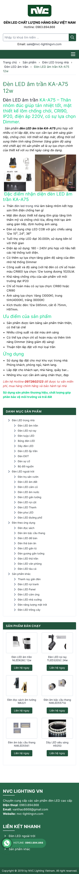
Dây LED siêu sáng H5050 (57, 744)
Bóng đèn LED (26, 440)
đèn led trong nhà (26, 206)
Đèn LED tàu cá (27, 568)
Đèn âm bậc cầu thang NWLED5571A (57, 701)
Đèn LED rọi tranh (28, 584)
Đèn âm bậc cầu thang (31, 533)
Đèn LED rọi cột (27, 502)
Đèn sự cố (24, 461)
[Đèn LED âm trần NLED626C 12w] (21, 643)
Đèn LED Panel (26, 589)
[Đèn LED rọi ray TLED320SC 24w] (57, 643)
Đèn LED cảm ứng (29, 594)
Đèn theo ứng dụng (23, 522)
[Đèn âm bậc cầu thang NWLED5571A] (57, 685)
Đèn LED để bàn (27, 538)
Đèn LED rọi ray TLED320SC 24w (57, 658)
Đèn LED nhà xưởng (30, 599)
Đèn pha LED (25, 512)
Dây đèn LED (25, 445)
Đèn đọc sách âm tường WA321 (21, 701)
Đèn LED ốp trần (27, 451)
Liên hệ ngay (21, 667)
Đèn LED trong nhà (23, 420)
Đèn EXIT (23, 456)
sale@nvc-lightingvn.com (44, 44)
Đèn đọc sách (26, 527)
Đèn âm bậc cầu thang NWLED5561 (21, 744)
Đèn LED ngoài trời (23, 471)
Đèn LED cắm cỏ (28, 486)
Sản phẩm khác (21, 573)
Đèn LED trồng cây (29, 609)
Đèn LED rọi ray (27, 430)
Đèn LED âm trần (20, 100)
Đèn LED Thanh (27, 507)
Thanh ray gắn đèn (29, 579)
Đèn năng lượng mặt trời (32, 604)
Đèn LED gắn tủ (27, 548)
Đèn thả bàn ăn (27, 543)
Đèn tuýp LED (26, 435)
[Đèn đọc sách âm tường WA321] (21, 685)
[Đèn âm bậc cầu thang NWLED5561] (21, 728)
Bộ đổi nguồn (26, 466)
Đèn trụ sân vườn (28, 476)
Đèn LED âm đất (27, 481)
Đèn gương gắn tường (31, 553)
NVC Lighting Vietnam (41, 870)
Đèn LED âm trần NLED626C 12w (22, 658)
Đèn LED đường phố (30, 517)
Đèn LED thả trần (28, 558)
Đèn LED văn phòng (30, 563)
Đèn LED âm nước (28, 492)
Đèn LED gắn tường (29, 497)
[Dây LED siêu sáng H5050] (57, 728)
